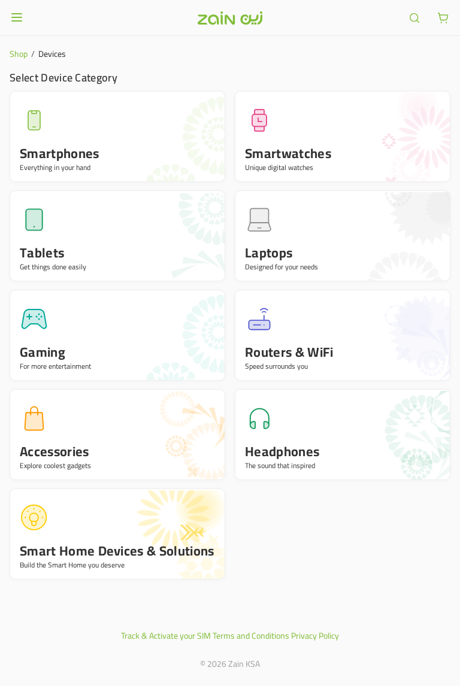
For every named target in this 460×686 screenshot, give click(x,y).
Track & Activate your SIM (166, 635)
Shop (19, 54)
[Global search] (414, 18)
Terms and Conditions (251, 635)
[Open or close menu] (17, 17)
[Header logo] (230, 18)
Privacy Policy (315, 635)
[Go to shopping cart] (443, 18)
